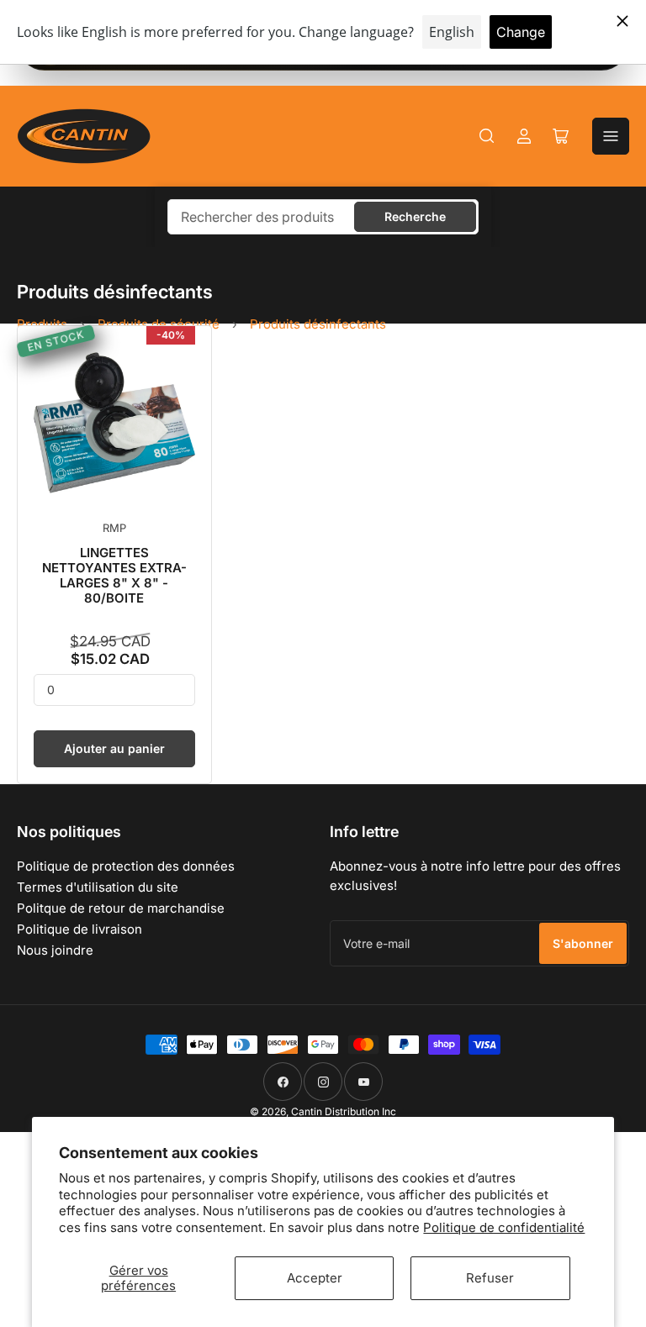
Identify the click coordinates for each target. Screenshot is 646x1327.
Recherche (415, 216)
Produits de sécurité (159, 324)
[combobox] (323, 216)
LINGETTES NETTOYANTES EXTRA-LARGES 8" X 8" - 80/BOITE (114, 575)
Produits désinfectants (318, 324)
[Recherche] (487, 136)
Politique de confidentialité (504, 1227)
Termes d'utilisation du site (97, 887)
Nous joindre (55, 950)
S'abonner (583, 943)
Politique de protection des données (126, 866)
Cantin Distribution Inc (343, 1111)
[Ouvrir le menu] (610, 136)
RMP (114, 527)
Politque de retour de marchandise (121, 908)
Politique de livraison (79, 929)
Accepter (314, 1278)
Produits (42, 324)
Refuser (490, 1278)
